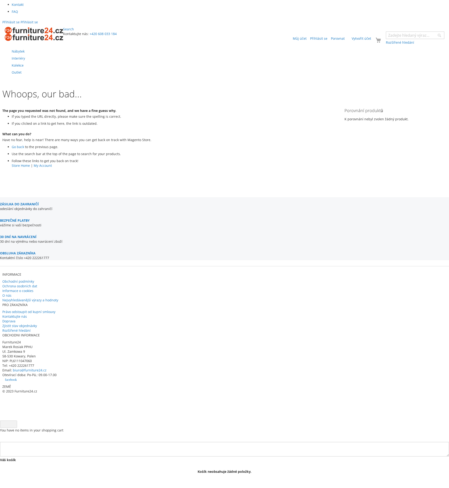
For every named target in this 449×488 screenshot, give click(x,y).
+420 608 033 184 (103, 34)
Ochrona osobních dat (19, 286)
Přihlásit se (318, 38)
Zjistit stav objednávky (19, 326)
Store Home (21, 165)
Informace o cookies (17, 291)
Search (68, 29)
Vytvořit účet (361, 38)
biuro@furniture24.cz (30, 370)
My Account (43, 165)
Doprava (8, 321)
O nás (6, 295)
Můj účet (300, 38)
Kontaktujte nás (14, 316)
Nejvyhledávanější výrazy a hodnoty (30, 300)
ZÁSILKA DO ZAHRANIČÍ (19, 204)
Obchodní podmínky (18, 281)
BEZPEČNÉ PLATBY (15, 220)
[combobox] (415, 35)
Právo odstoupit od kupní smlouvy (28, 312)
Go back (18, 147)
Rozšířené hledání (16, 330)
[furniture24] (34, 34)
